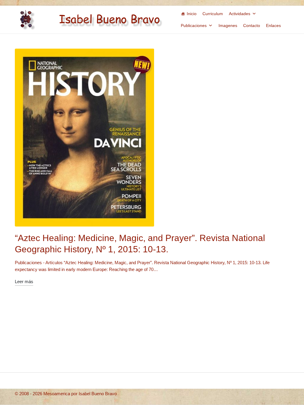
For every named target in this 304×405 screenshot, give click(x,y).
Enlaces (273, 25)
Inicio (192, 13)
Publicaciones (194, 25)
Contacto (251, 25)
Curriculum (212, 13)
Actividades (239, 13)
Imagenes (227, 25)
